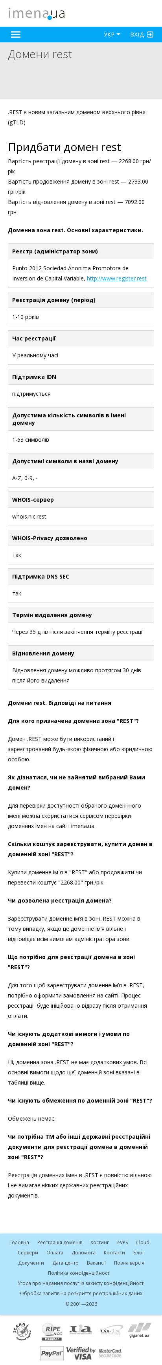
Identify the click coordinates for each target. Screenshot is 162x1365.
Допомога (84, 1252)
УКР (109, 34)
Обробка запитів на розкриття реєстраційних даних (81, 1293)
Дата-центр (65, 1262)
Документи (31, 1262)
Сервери (28, 1252)
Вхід (137, 34)
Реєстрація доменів (59, 1242)
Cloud (142, 1242)
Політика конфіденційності (79, 1273)
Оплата (54, 1252)
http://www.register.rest (117, 278)
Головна (19, 1242)
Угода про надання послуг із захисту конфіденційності (81, 1283)
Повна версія (129, 1262)
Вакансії (96, 1262)
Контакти (114, 1252)
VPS (122, 1242)
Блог (138, 1252)
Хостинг (99, 1242)
